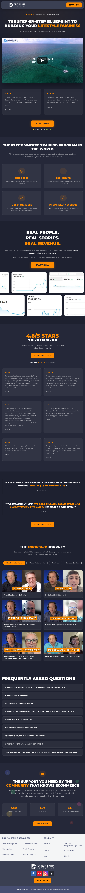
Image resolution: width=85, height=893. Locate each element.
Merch (67, 856)
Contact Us (69, 851)
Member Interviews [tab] (14, 563)
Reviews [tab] (55, 563)
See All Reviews (42, 355)
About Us (47, 851)
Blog (45, 856)
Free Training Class (10, 844)
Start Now (42, 824)
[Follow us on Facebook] (33, 873)
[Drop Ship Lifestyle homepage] (43, 866)
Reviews (47, 844)
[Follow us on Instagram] (45, 873)
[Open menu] (5, 4)
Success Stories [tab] (72, 563)
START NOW (74, 5)
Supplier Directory (30, 844)
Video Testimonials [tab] (37, 563)
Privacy (32, 889)
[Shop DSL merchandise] (51, 873)
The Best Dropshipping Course (73, 844)
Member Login (8, 854)
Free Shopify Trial (30, 854)
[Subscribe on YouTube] (39, 873)
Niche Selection (8, 849)
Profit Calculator (29, 849)
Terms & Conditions (22, 889)
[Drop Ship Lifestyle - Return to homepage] (17, 5)
